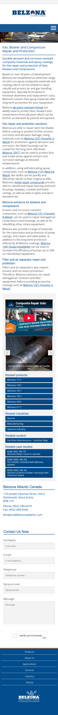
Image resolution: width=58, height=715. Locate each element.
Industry (29, 676)
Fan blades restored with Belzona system (25, 462)
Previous (7, 353)
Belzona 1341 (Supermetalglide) (26, 245)
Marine (11, 418)
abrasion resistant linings (28, 107)
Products (29, 651)
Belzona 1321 (14, 385)
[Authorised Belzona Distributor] (29, 13)
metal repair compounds (29, 182)
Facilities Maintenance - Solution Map (27, 440)
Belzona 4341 (14, 401)
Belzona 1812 (14, 396)
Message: (9, 598)
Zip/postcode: (11, 584)
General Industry (16, 429)
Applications (29, 664)
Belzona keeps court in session (23, 453)
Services (29, 670)
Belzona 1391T (11, 152)
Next (50, 353)
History (29, 682)
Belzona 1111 (14, 379)
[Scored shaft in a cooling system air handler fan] (29, 354)
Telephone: (10, 569)
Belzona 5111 (14, 407)
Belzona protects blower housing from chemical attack (27, 473)
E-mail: (7, 555)
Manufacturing (15, 423)
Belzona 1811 (14, 390)
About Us (29, 657)
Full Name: (9, 540)
